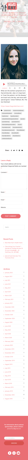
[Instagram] (14, 453)
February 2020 (9, 341)
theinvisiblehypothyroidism (8, 124)
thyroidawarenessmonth (8, 130)
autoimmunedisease (18, 110)
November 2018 (9, 395)
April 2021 (8, 292)
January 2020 (9, 345)
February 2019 (9, 387)
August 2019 (8, 364)
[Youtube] (18, 453)
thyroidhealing (5, 133)
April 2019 (8, 379)
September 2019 (10, 360)
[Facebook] (9, 453)
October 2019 (9, 357)
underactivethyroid (6, 138)
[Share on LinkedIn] (19, 150)
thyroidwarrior (16, 135)
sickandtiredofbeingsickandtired (10, 119)
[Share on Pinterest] (16, 150)
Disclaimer (18, 456)
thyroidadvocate (6, 127)
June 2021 (8, 284)
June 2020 (8, 326)
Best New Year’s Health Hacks (13, 243)
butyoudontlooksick (7, 113)
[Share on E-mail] (22, 150)
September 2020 (10, 318)
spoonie (22, 119)
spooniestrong (5, 121)
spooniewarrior (15, 121)
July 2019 (7, 368)
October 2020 (9, 315)
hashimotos (5, 116)
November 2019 (9, 353)
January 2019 (9, 391)
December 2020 (9, 307)
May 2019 (8, 376)
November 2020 (9, 311)
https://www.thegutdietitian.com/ (12, 106)
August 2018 (8, 399)
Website (3, 207)
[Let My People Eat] (8, 6)
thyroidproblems (6, 135)
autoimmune (7, 110)
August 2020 (8, 322)
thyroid (19, 124)
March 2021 (8, 295)
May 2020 (8, 330)
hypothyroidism (14, 116)
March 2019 (8, 383)
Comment (4, 172)
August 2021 (8, 276)
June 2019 (8, 372)
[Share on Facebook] (11, 150)
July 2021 (7, 280)
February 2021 (9, 299)
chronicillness (17, 113)
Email (3, 200)
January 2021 (9, 303)
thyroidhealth (15, 133)
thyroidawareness (17, 127)
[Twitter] (14, 150)
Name (3, 192)
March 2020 (8, 337)
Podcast (21, 21)
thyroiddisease (20, 130)
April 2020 (8, 334)
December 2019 (9, 349)
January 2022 (9, 272)
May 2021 (8, 288)
